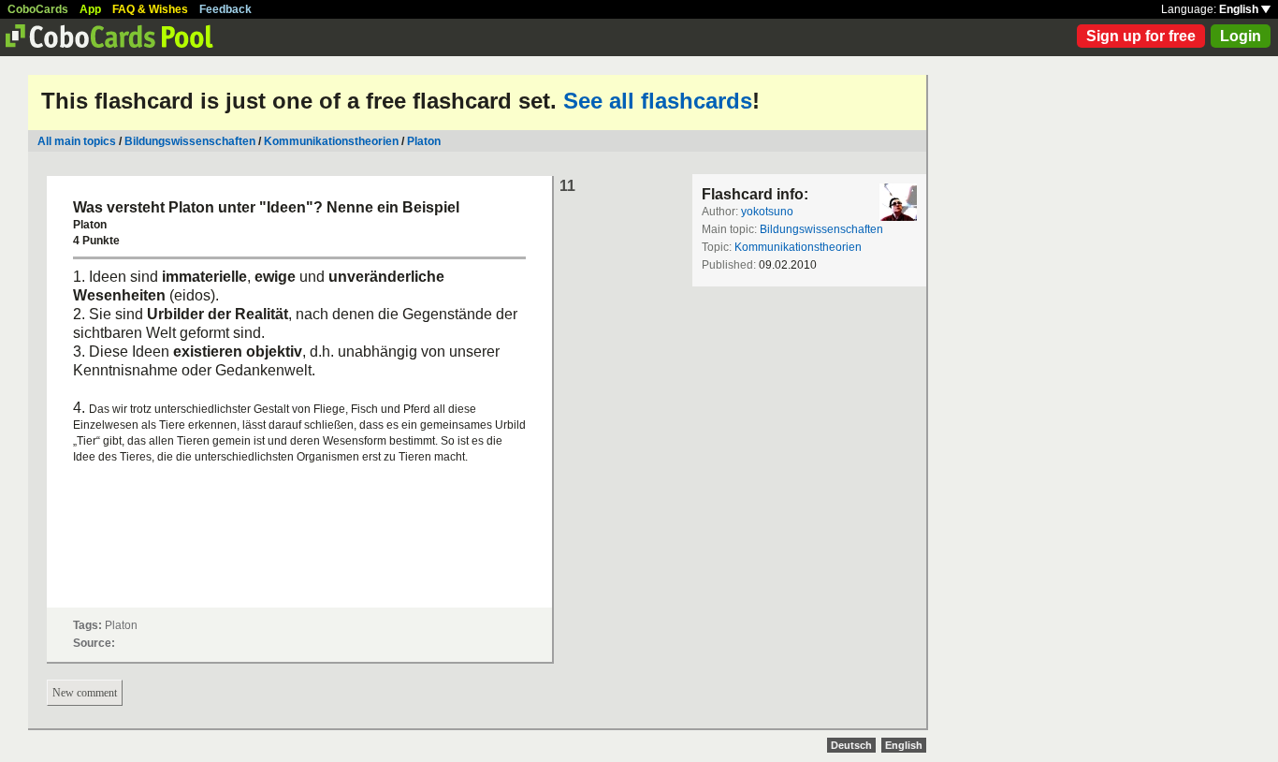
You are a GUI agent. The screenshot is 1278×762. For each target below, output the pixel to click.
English (1240, 9)
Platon (424, 141)
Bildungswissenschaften (189, 141)
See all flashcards (657, 100)
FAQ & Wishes (150, 9)
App (90, 9)
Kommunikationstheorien (331, 141)
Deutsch (851, 745)
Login (1240, 36)
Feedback (225, 9)
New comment (84, 692)
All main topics (76, 141)
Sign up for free (1141, 36)
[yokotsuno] (898, 202)
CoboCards (37, 9)
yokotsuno (767, 211)
